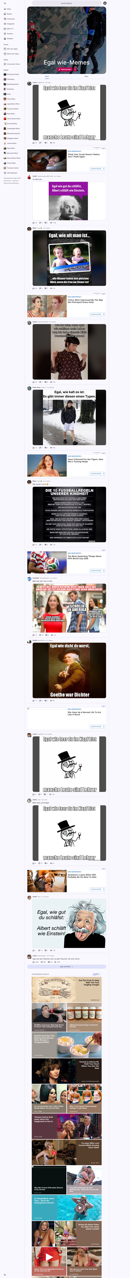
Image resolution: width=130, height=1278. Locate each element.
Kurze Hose (36, 387)
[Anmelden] (105, 3)
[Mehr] (75, 69)
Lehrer (35, 82)
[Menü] (5, 3)
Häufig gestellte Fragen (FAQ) (12, 178)
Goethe (35, 640)
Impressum (15, 180)
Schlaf (35, 176)
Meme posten (66, 69)
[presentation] (29, 641)
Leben (35, 322)
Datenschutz (7, 180)
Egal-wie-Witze (65, 966)
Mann (34, 228)
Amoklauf (36, 578)
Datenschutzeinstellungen (11, 183)
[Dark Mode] (5, 1275)
